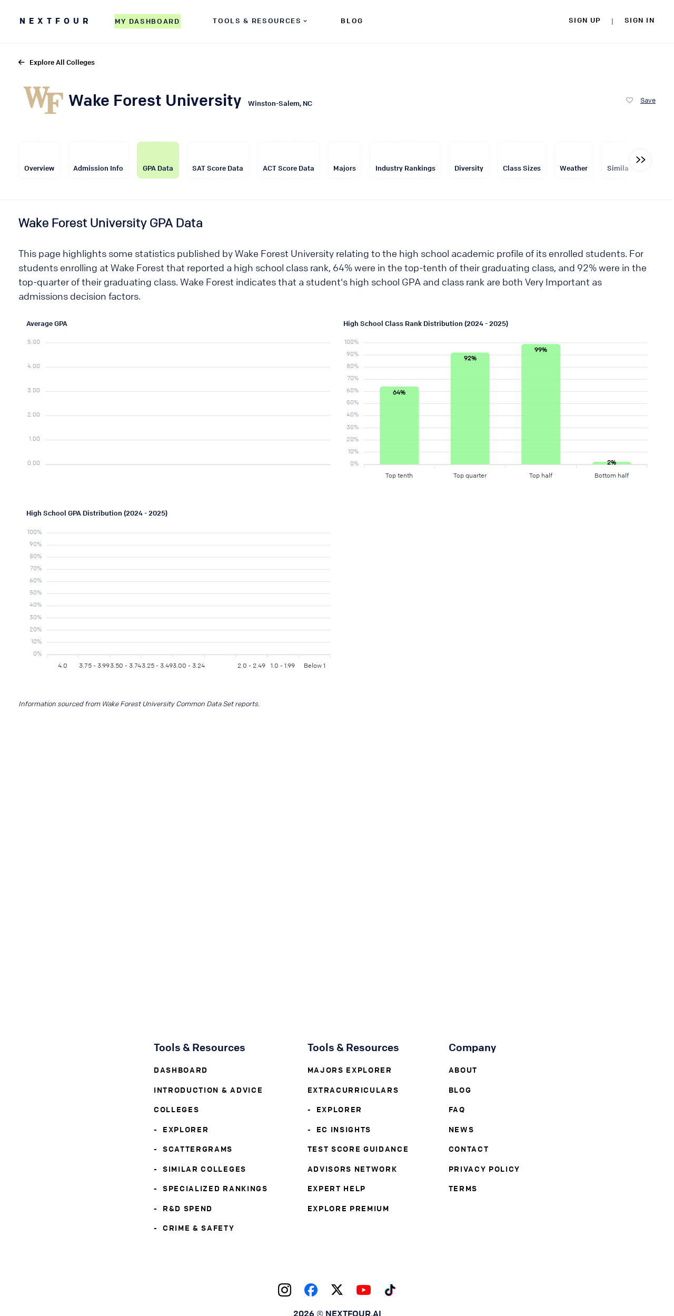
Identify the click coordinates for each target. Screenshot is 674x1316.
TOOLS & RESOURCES (257, 20)
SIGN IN (640, 19)
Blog (460, 1089)
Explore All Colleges (62, 61)
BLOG (352, 20)
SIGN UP (585, 19)
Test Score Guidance (358, 1148)
